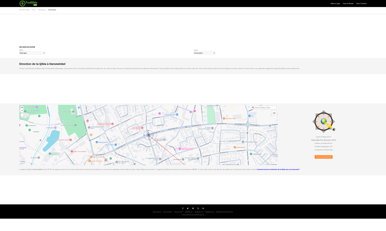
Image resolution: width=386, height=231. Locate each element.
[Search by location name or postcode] (253, 107)
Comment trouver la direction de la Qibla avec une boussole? (278, 169)
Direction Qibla (178, 212)
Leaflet (267, 164)
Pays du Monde (348, 3)
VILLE (196, 50)
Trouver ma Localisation (323, 157)
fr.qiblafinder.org (209, 212)
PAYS (21, 50)
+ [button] (22, 107)
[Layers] (274, 112)
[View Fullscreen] (22, 115)
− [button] (22, 110)
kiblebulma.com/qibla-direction (224, 212)
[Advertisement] (193, 29)
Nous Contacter (361, 3)
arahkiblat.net (188, 212)
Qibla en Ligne (335, 3)
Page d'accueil (157, 212)
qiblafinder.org (199, 212)
